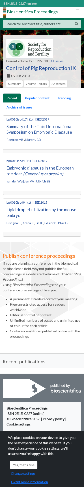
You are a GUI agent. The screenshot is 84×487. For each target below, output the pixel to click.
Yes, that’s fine (23, 465)
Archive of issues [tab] (19, 107)
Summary (14, 84)
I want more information (29, 482)
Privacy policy (54, 419)
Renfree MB (14, 139)
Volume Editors (36, 84)
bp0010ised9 (15, 202)
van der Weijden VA (20, 181)
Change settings (23, 473)
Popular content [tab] (37, 98)
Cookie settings (18, 424)
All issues (57, 61)
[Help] (76, 24)
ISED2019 (42, 119)
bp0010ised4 (15, 161)
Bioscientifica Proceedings (32, 11)
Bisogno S (13, 223)
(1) (31, 119)
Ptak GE (63, 223)
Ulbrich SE (43, 181)
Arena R (28, 223)
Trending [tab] (64, 98)
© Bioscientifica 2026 (23, 419)
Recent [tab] (11, 98)
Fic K (39, 223)
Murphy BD (33, 139)
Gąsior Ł (50, 223)
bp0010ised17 (16, 119)
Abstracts (59, 84)
